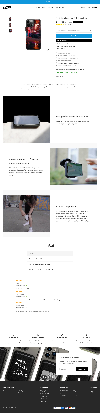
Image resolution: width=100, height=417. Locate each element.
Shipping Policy (44, 391)
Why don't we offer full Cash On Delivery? (41, 270)
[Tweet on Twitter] (65, 76)
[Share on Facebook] (60, 76)
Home (4, 14)
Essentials (50, 7)
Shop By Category (40, 7)
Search (83, 7)
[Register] (76, 395)
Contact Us (43, 401)
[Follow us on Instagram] (92, 392)
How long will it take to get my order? (40, 264)
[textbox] (74, 30)
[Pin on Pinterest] (62, 76)
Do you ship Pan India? (35, 259)
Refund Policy (43, 399)
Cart (94, 7)
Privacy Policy (43, 396)
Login (88, 7)
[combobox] (74, 31)
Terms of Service (44, 393)
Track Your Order (59, 7)
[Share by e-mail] (67, 76)
